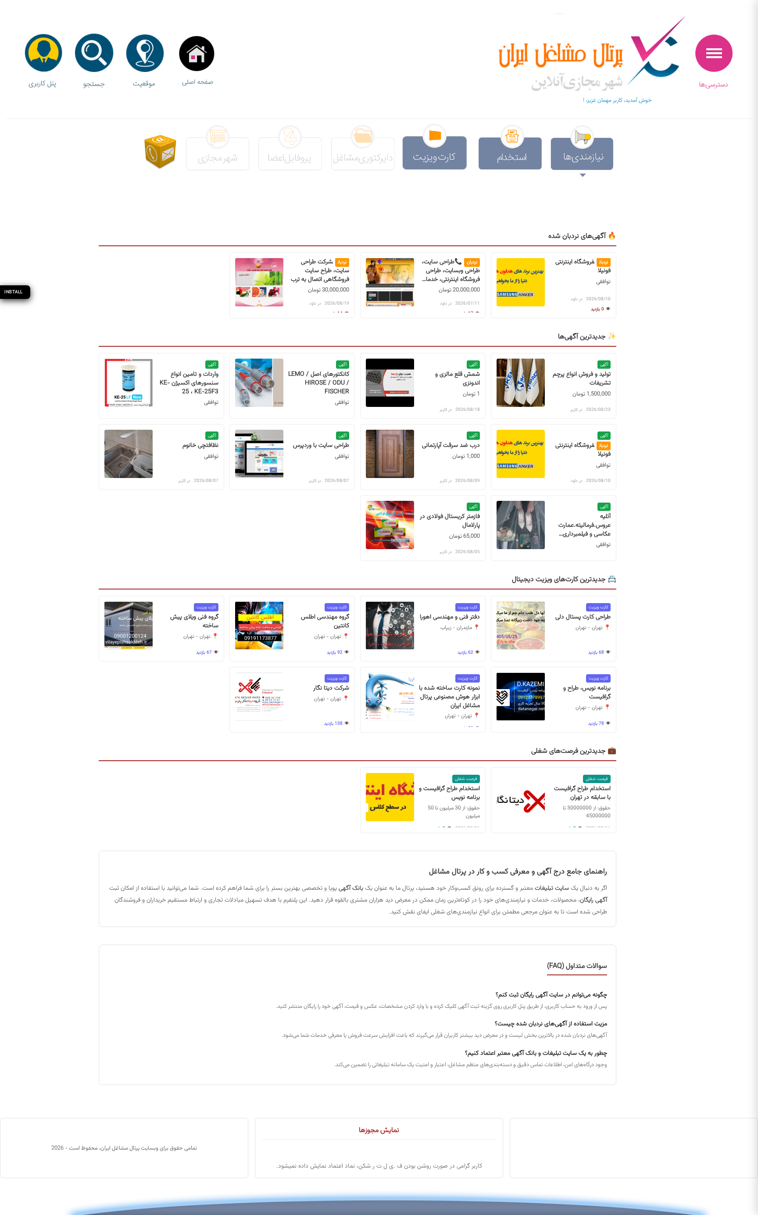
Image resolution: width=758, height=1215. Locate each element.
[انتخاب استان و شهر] (144, 61)
